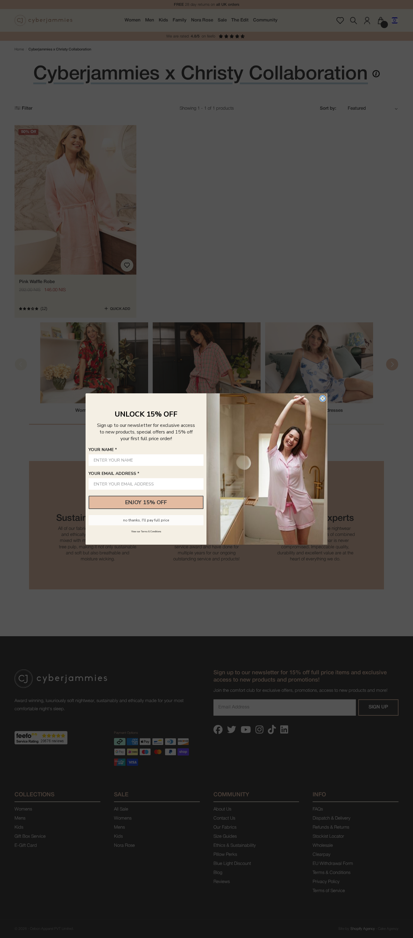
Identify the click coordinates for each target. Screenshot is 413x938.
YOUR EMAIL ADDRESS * (114, 473)
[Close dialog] (322, 398)
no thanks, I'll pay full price (146, 520)
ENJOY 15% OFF (146, 502)
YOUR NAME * (103, 450)
